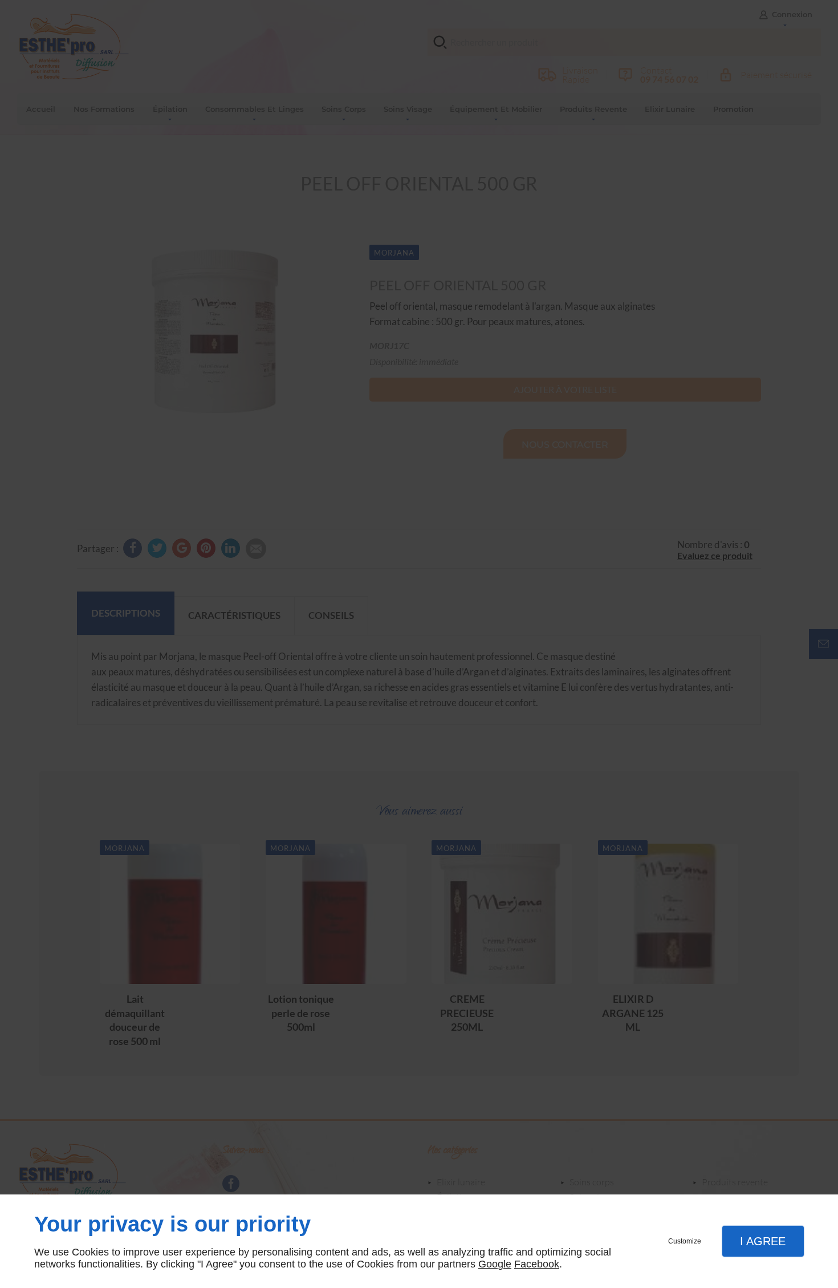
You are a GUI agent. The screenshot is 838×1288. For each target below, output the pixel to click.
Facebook (536, 1264)
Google (494, 1264)
